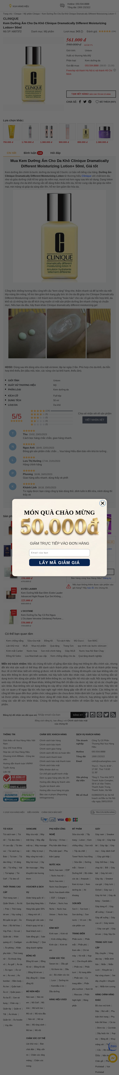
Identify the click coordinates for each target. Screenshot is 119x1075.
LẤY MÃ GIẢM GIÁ (59, 562)
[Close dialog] (103, 503)
